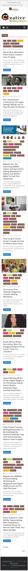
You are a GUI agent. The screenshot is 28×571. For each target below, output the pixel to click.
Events (9, 40)
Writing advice (21, 155)
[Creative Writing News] (14, 8)
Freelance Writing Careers (9, 464)
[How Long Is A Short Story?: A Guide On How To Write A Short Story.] (14, 203)
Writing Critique (7, 158)
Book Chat (10, 506)
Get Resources (18, 144)
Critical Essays (7, 216)
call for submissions (12, 410)
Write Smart (6, 43)
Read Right (16, 91)
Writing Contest (7, 46)
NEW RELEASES (6, 511)
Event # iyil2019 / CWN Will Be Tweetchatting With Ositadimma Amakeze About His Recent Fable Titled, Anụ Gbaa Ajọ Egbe (13, 523)
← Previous (5, 547)
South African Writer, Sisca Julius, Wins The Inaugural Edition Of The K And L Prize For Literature (14, 347)
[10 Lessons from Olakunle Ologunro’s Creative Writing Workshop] (14, 266)
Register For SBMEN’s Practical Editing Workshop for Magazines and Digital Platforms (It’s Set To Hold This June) (13, 482)
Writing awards (19, 333)
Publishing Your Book (8, 415)
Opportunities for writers (9, 149)
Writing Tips (6, 232)
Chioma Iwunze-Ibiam (16, 49)
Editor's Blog (16, 141)
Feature (14, 40)
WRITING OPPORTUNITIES (17, 46)
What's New (20, 40)
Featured (20, 88)
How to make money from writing (11, 147)
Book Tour (16, 506)
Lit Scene (10, 91)
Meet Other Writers (19, 509)
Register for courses (8, 152)
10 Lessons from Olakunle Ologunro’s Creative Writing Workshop (12, 293)
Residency (17, 278)
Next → (24, 551)
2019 (5, 40)
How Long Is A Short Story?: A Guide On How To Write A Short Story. (13, 241)
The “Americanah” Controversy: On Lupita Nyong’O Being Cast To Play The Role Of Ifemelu (14, 103)
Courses (14, 213)
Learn (5, 91)
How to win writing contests (10, 221)
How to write (7, 224)
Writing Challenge (15, 43)
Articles (9, 141)
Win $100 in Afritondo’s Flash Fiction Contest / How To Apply (13, 54)
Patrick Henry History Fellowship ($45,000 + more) (14, 5)
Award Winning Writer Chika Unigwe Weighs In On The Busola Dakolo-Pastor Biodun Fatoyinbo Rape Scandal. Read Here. (13, 384)
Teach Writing (18, 152)
